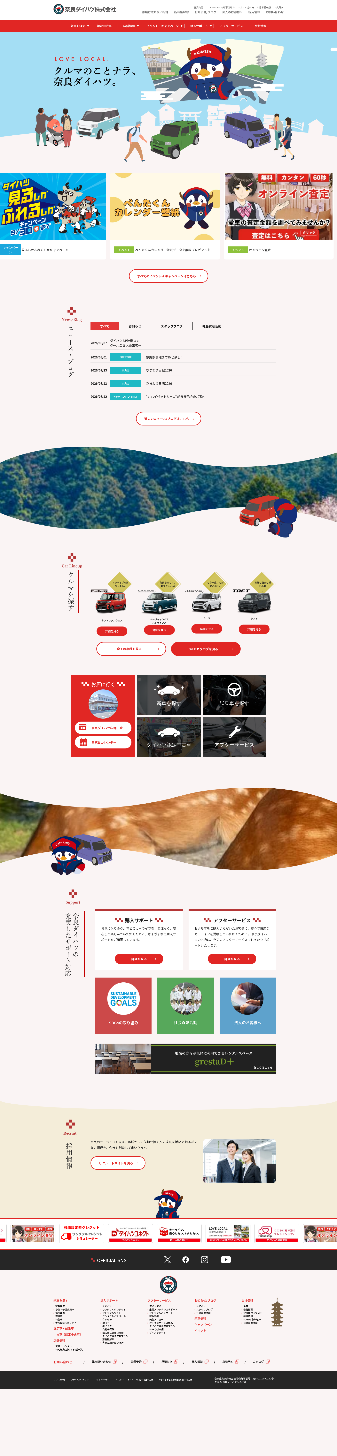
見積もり (166, 1361)
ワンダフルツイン (111, 1312)
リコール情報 (59, 1379)
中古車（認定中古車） (68, 1334)
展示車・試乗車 (63, 1328)
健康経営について (252, 1312)
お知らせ (201, 1306)
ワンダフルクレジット (114, 1309)
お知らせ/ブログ (205, 12)
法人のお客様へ (232, 12)
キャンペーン (203, 1324)
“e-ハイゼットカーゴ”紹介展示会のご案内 (175, 396)
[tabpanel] (212, 71)
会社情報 (260, 26)
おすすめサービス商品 (161, 1322)
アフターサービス (231, 26)
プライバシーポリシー (80, 1379)
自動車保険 (108, 1329)
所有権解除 (181, 12)
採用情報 (254, 12)
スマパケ (107, 1306)
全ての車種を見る (129, 648)
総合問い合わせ (101, 1361)
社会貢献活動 (203, 1312)
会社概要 (248, 1309)
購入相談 (197, 1361)
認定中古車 (104, 26)
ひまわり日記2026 (159, 370)
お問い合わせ (275, 12)
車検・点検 (155, 1306)
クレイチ (107, 1319)
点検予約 (227, 1361)
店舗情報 (129, 26)
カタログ (258, 1361)
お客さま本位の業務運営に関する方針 (175, 1379)
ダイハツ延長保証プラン (115, 1336)
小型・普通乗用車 (64, 1309)
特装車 (58, 1319)
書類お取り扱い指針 (155, 12)
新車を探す (78, 26)
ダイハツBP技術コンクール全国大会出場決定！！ (125, 343)
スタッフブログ (204, 1309)
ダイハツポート (157, 1332)
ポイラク (107, 1326)
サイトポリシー (103, 1379)
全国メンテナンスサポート (163, 1309)
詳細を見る (130, 631)
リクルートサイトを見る (116, 1163)
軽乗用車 (60, 1306)
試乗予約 (136, 1361)
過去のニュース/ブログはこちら (166, 418)
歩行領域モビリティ (65, 1322)
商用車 (58, 1316)
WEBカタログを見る (203, 649)
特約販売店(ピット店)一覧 (69, 1349)
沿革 (245, 1306)
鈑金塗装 (154, 1316)
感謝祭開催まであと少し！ (165, 357)
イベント (200, 1330)
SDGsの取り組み (252, 1319)
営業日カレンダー (103, 742)
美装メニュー (156, 1319)
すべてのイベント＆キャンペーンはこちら (166, 276)
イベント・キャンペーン (163, 26)
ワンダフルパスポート (114, 1316)
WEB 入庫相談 (156, 1329)
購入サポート (199, 26)
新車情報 (200, 1318)
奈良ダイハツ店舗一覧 (107, 727)
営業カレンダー (63, 1346)
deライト (107, 1322)
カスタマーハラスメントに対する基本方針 (134, 1379)
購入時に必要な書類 (112, 1332)
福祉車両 (60, 1312)
